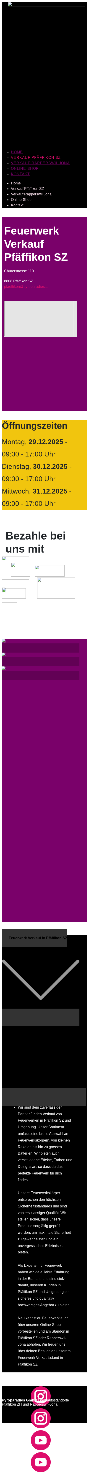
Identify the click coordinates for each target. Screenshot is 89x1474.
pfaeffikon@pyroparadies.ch (27, 287)
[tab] (44, 1017)
